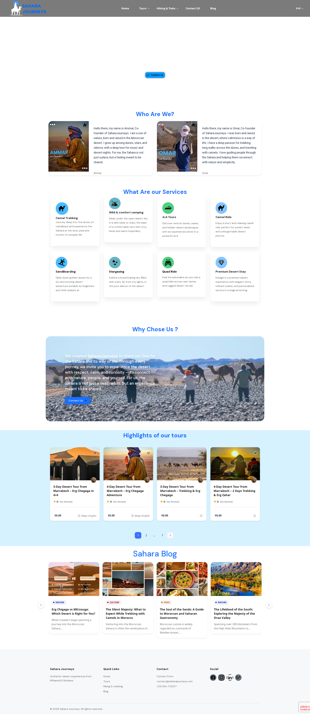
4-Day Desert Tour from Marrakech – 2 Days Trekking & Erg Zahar (234, 491)
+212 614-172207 (167, 686)
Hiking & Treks (166, 8)
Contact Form (165, 676)
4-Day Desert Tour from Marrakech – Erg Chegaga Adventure (125, 491)
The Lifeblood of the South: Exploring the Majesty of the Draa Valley (234, 613)
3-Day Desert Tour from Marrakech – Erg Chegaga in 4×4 (73, 491)
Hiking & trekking (113, 686)
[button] (41, 605)
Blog (213, 8)
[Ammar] (93, 480)
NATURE (60, 602)
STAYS (167, 602)
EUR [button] (298, 8)
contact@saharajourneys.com (175, 681)
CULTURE (114, 602)
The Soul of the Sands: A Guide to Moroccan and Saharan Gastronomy (182, 613)
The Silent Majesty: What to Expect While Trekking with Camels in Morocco (126, 613)
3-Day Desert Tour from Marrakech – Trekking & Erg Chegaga (180, 491)
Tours (142, 8)
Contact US (193, 8)
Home (125, 8)
